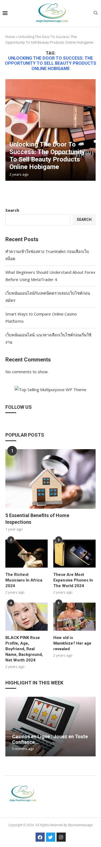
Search (12, 210)
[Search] (95, 13)
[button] (10, 726)
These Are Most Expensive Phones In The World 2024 (73, 580)
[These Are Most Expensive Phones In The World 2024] (74, 554)
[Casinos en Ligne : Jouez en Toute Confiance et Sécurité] (50, 726)
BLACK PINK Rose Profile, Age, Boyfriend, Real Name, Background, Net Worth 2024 (24, 649)
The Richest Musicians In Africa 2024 (23, 580)
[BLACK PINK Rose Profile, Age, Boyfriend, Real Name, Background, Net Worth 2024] (26, 617)
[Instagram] (61, 837)
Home (10, 36)
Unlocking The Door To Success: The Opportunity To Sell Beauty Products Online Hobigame (47, 156)
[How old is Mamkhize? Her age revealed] (74, 617)
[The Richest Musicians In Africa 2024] (26, 554)
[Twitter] (50, 837)
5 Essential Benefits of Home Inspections (37, 519)
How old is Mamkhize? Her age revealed (72, 643)
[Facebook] (40, 837)
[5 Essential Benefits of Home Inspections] (50, 479)
